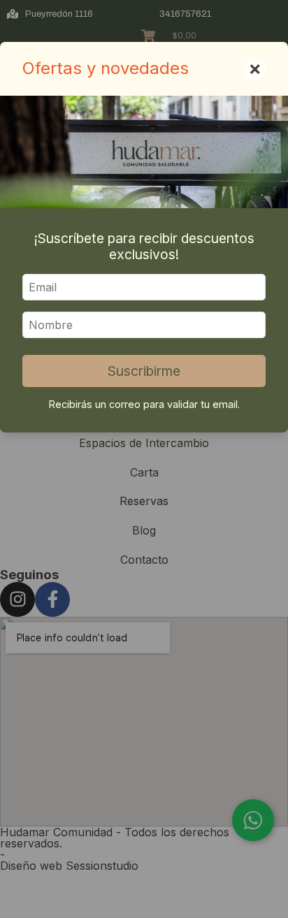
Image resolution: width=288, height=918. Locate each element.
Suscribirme (144, 371)
